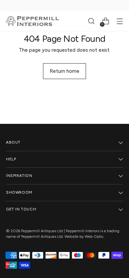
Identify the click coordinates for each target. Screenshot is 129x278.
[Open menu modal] (119, 21)
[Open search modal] (91, 21)
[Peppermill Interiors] (32, 21)
